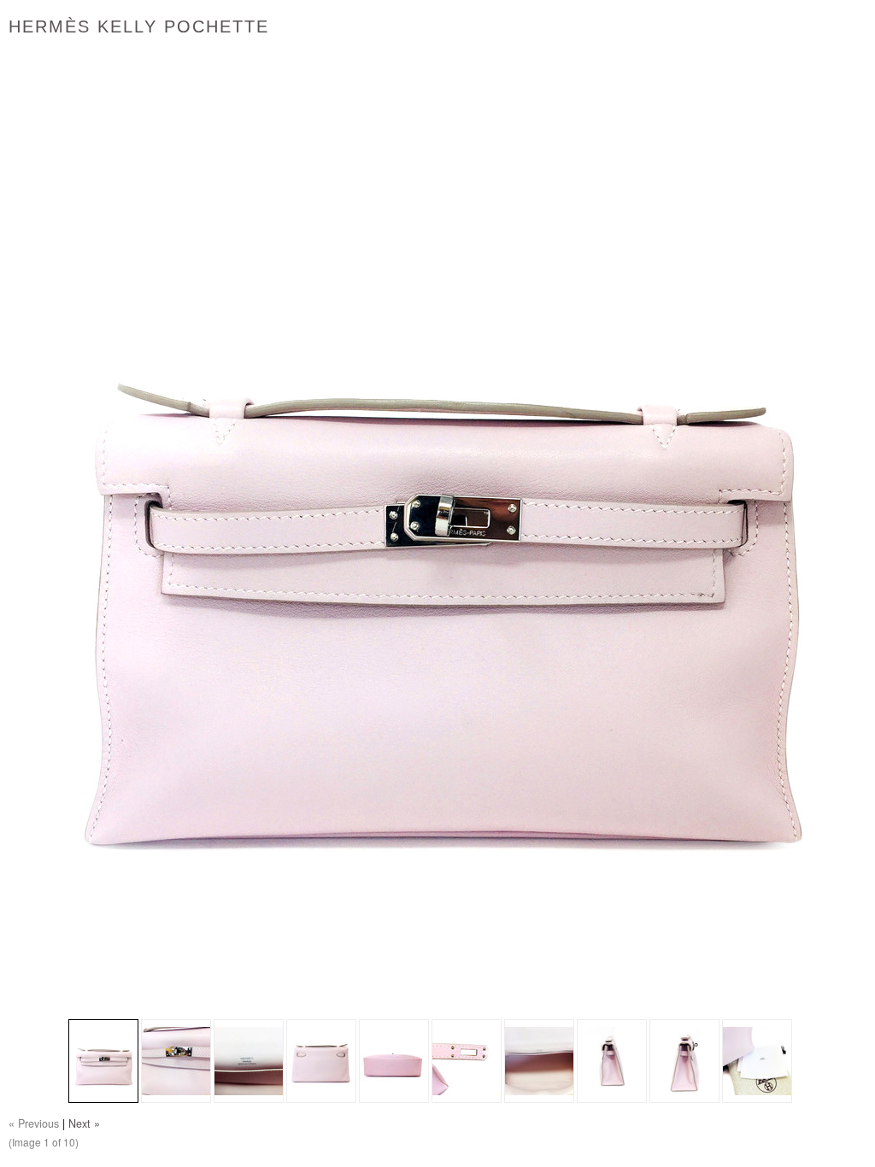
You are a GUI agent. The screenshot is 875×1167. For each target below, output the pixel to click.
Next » (84, 1123)
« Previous (34, 1123)
